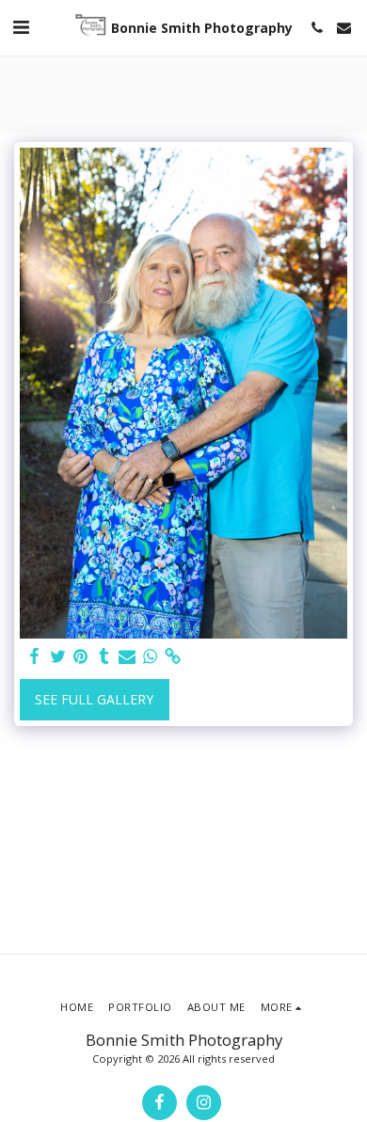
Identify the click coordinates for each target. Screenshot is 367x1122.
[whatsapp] (150, 656)
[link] (173, 656)
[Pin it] (80, 656)
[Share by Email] (127, 656)
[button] (21, 27)
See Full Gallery (94, 699)
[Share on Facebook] (34, 656)
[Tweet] (58, 656)
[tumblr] (104, 656)
